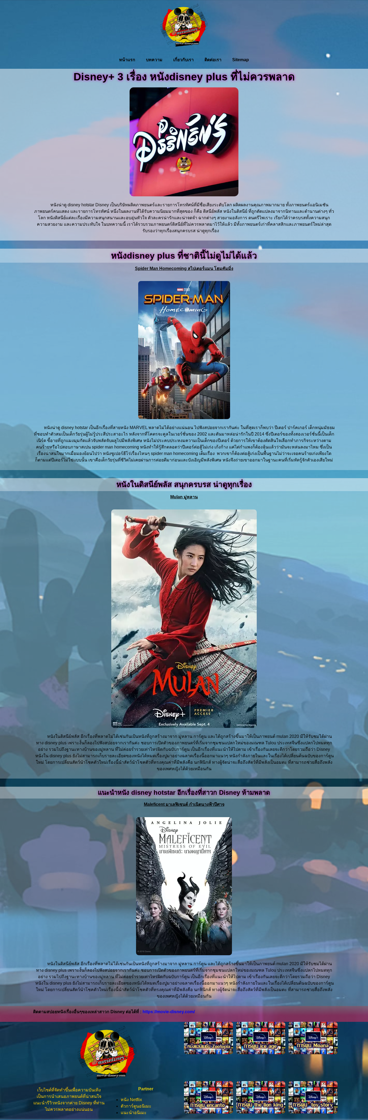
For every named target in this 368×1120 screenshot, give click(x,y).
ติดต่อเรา (212, 59)
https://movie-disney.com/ (169, 1011)
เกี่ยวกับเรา (183, 59)
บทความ (154, 59)
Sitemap (240, 59)
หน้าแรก (127, 59)
